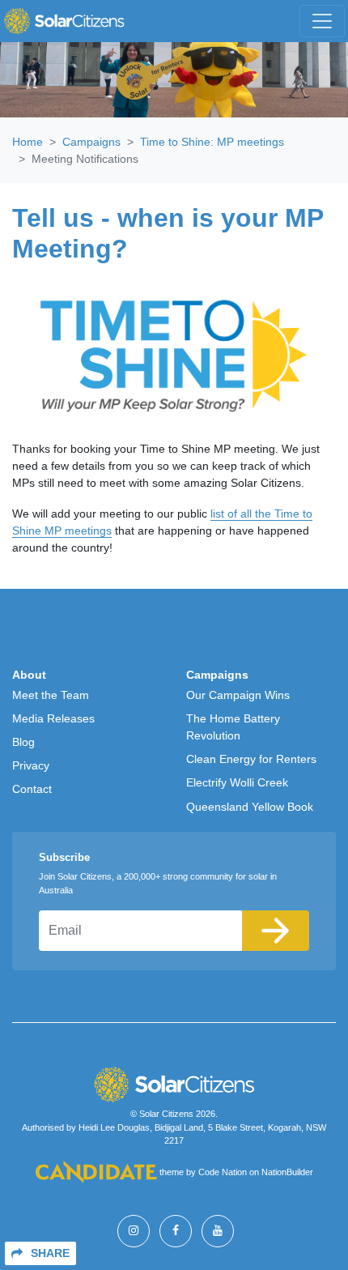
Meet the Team (50, 694)
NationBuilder (287, 1173)
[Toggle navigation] (322, 21)
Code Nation (222, 1173)
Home (27, 141)
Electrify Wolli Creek (237, 782)
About (29, 674)
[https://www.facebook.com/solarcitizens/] (175, 1231)
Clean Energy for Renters (251, 758)
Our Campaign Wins (238, 694)
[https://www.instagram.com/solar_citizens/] (133, 1231)
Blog (23, 741)
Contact (32, 788)
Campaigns (91, 141)
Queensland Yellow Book (249, 806)
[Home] (64, 21)
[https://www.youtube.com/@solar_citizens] (218, 1231)
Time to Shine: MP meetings (212, 141)
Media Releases (53, 718)
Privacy (30, 765)
